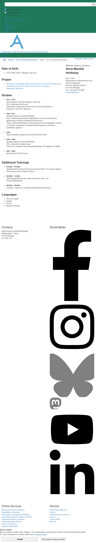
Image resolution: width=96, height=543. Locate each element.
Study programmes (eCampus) (13, 510)
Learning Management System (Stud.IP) (17, 517)
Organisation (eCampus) (11, 512)
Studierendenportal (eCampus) (13, 519)
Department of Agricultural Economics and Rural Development (25, 52)
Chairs (7, 22)
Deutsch (90, 59)
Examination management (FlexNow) (15, 514)
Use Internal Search (13, 13)
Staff (41, 59)
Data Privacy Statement (58, 510)
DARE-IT (8, 32)
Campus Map (55, 519)
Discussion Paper (11, 27)
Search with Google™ (14, 10)
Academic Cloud (14, 521)
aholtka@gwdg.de (72, 92)
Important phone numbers (59, 514)
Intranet (52, 517)
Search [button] (80, 59)
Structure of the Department (15, 20)
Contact (52, 512)
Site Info (53, 521)
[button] (4, 54)
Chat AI (4, 521)
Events (7, 25)
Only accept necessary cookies (53, 539)
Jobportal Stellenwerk (10, 526)
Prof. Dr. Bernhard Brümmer (26, 59)
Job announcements (9, 524)
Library (7, 29)
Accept (20, 539)
